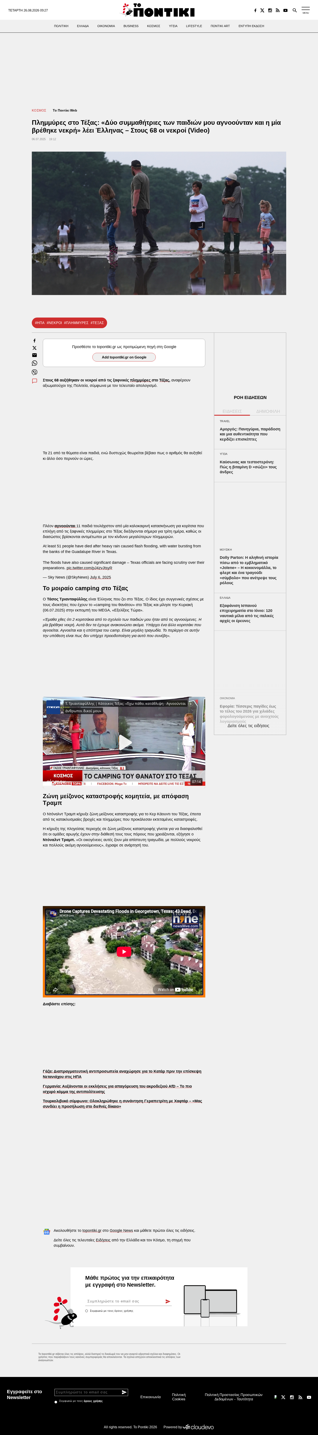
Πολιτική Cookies (179, 1397)
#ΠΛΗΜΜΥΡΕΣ (76, 323)
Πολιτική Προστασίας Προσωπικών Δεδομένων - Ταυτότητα (234, 1397)
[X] (262, 10)
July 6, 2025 (100, 577)
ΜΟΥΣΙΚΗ (226, 549)
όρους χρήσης (123, 1310)
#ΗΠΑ (40, 323)
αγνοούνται (65, 526)
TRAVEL (225, 421)
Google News (121, 1230)
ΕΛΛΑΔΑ (225, 597)
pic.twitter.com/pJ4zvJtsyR (89, 568)
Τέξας (164, 380)
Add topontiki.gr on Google (124, 357)
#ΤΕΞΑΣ (97, 323)
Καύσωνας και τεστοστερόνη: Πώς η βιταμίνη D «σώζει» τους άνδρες (248, 467)
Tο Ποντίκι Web (65, 110)
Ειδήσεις (103, 1240)
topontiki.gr (91, 1230)
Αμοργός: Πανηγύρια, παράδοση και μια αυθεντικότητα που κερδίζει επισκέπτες (250, 434)
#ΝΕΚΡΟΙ (54, 323)
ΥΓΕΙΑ (224, 454)
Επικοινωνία (150, 1397)
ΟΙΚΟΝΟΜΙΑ (227, 698)
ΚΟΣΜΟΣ (39, 110)
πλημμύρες (141, 380)
